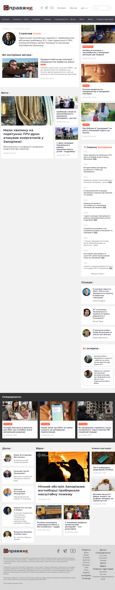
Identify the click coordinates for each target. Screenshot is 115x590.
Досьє (73, 19)
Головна (5, 19)
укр (82, 8)
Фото (81, 19)
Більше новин (97, 274)
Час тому (103, 555)
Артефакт (86, 565)
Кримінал (86, 560)
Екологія (86, 562)
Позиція (47, 19)
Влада (86, 555)
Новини (16, 19)
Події (86, 567)
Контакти (61, 8)
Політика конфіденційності (103, 577)
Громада (86, 558)
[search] (108, 8)
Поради (103, 560)
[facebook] (41, 8)
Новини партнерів (105, 19)
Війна (86, 553)
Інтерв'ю (36, 19)
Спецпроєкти (61, 19)
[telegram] (46, 8)
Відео (90, 19)
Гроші (86, 570)
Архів (103, 579)
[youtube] (51, 8)
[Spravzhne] (18, 8)
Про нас (73, 8)
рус (86, 8)
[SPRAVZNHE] (16, 551)
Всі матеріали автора (16, 54)
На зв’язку (103, 558)
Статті (26, 19)
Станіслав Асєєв (22, 29)
